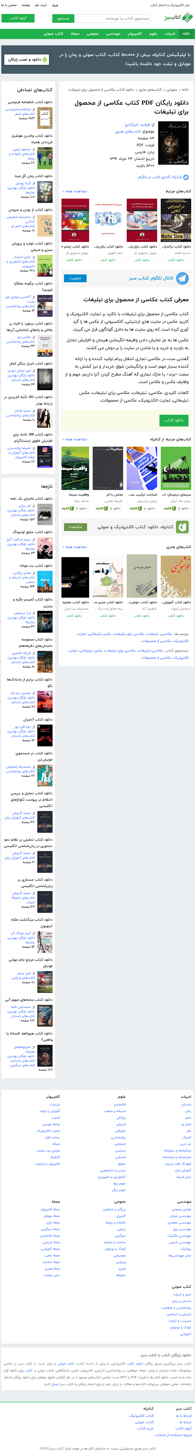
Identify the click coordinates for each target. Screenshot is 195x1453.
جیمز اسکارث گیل (18, 539)
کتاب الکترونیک (141, 1415)
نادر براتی (25, 506)
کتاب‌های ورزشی (23, 978)
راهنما (26, 5)
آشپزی (121, 1216)
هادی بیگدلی (22, 573)
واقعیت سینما (79, 495)
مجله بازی (53, 1222)
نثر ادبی (185, 1144)
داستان (186, 1104)
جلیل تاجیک (22, 257)
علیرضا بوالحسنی (19, 448)
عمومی (93, 33)
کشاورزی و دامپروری (112, 1177)
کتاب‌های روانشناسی (20, 306)
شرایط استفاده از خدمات (173, 1435)
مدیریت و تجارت (179, 1321)
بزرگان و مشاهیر (114, 1209)
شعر (188, 1118)
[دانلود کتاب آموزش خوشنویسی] (176, 577)
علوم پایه (119, 1183)
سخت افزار (52, 1137)
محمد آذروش (21, 813)
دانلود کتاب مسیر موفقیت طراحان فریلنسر (108, 602)
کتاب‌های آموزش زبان (20, 818)
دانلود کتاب (176, 260)
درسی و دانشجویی (113, 1170)
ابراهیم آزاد (149, 609)
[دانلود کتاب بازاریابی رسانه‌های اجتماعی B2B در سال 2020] (108, 220)
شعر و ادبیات (182, 1294)
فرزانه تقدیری (21, 653)
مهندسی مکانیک (179, 1236)
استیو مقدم (183, 253)
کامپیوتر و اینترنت (47, 1164)
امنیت (55, 1118)
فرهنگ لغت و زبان (178, 1164)
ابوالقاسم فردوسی (18, 109)
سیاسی (120, 1150)
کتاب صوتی (53, 33)
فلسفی (121, 1157)
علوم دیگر (119, 1190)
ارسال (55, 1384)
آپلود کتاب (18, 18)
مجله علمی (52, 1255)
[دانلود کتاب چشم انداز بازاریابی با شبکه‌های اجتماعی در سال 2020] (74, 220)
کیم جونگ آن (21, 933)
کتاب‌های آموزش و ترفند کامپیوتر (22, 455)
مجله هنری (52, 1269)
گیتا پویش (23, 183)
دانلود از (183, 508)
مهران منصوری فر (145, 253)
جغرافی (120, 1131)
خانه (186, 33)
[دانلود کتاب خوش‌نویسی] (142, 576)
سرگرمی (120, 1236)
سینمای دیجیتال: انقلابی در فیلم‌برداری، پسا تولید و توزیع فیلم (176, 495)
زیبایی (121, 1229)
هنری (122, 1269)
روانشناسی (118, 1137)
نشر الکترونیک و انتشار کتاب (170, 5)
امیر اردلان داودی (19, 371)
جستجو (63, 18)
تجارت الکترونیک (48, 1131)
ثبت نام (41, 5)
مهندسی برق (182, 1229)
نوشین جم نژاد (20, 693)
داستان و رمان (181, 1301)
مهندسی (113, 33)
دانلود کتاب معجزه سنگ (74, 602)
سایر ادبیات (183, 1177)
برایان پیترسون (147, 501)
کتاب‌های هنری (128, 131)
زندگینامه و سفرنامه (177, 1150)
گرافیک (55, 1157)
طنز (188, 1131)
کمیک (187, 1137)
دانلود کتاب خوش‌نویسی (142, 602)
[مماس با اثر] (108, 468)
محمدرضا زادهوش (18, 767)
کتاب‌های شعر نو (23, 226)
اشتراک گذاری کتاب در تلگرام (160, 177)
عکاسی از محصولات (156, 641)
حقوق (122, 1164)
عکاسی (166, 634)
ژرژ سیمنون (22, 613)
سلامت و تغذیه (115, 1242)
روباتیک (185, 1249)
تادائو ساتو (81, 501)
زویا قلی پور (22, 727)
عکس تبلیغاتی (100, 634)
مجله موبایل (52, 1216)
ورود (55, 5)
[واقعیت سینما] (74, 468)
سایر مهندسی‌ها (180, 1255)
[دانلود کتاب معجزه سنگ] (74, 577)
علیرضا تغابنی (114, 501)
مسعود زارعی (22, 149)
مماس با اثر (114, 495)
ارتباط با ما (184, 1415)
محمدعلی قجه (21, 1007)
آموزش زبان (183, 1170)
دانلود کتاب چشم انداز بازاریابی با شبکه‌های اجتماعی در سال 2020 (74, 246)
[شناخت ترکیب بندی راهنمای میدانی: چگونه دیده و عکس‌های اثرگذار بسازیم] (142, 468)
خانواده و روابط (116, 1222)
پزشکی (121, 1118)
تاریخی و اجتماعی (179, 1314)
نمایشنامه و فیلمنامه (177, 1157)
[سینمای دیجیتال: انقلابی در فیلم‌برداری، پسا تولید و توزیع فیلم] (176, 468)
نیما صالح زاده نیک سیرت (108, 609)
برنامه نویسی (51, 1124)
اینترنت (55, 1104)
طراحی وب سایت (48, 1150)
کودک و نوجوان (115, 1249)
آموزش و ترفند (49, 1111)
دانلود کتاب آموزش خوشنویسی (176, 602)
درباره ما (186, 1422)
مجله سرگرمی (50, 1229)
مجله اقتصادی (50, 1236)
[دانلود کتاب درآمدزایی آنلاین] (176, 220)
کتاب (28, 1370)
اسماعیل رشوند (181, 609)
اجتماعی (120, 1144)
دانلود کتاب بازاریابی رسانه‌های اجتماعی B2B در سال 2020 (108, 246)
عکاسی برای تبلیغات (129, 634)
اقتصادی (120, 1104)
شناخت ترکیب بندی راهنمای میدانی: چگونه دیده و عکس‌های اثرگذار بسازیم (142, 495)
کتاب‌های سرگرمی (22, 1065)
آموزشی (185, 1334)
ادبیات (170, 33)
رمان (188, 1111)
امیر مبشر (24, 973)
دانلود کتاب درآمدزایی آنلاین (176, 246)
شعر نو (186, 1124)
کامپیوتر (135, 33)
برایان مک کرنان (180, 501)
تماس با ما (9, 5)
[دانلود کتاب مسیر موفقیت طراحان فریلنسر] (108, 576)
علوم (153, 33)
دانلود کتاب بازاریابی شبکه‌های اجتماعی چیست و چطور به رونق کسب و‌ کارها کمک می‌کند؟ (142, 246)
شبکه (56, 1144)
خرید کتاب (145, 1428)
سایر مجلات (52, 1275)
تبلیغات (153, 634)
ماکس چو (24, 337)
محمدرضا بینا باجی (76, 609)
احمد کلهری (115, 253)
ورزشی (121, 1262)
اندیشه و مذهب (115, 1111)
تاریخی (121, 1124)
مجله (75, 33)
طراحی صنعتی (181, 1209)
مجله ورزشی (51, 1242)
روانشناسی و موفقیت (176, 1308)
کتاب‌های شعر (25, 114)
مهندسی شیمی (180, 1242)
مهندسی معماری (179, 1222)
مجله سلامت (51, 1262)
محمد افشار (23, 411)
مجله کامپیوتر (50, 1209)
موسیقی (119, 1255)
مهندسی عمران (180, 1216)
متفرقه (121, 1275)
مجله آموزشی (50, 1249)
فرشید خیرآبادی (137, 124)
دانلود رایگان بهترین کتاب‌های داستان (21, 377)
